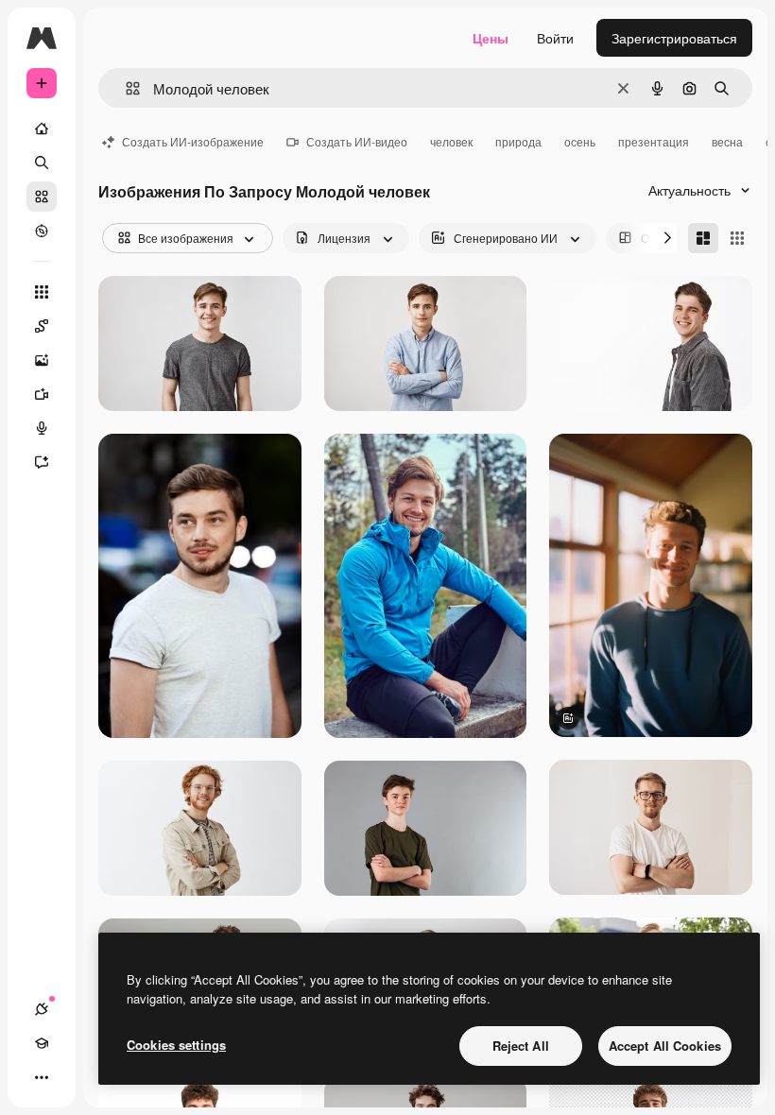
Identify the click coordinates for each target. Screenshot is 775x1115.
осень (579, 141)
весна (727, 141)
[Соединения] (41, 1009)
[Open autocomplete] (125, 88)
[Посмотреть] (41, 230)
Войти (555, 37)
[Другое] (41, 1077)
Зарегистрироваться (674, 37)
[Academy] (41, 1043)
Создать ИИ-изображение (193, 141)
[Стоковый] (41, 196)
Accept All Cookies (665, 1046)
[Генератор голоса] (41, 428)
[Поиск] (41, 162)
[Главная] (41, 128)
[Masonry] (703, 238)
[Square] (737, 238)
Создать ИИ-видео (356, 141)
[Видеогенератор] (41, 394)
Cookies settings (176, 1045)
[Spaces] (41, 326)
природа (518, 141)
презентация (653, 141)
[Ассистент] (41, 462)
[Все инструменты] (41, 292)
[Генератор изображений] (41, 360)
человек (451, 141)
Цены (490, 37)
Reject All (520, 1046)
